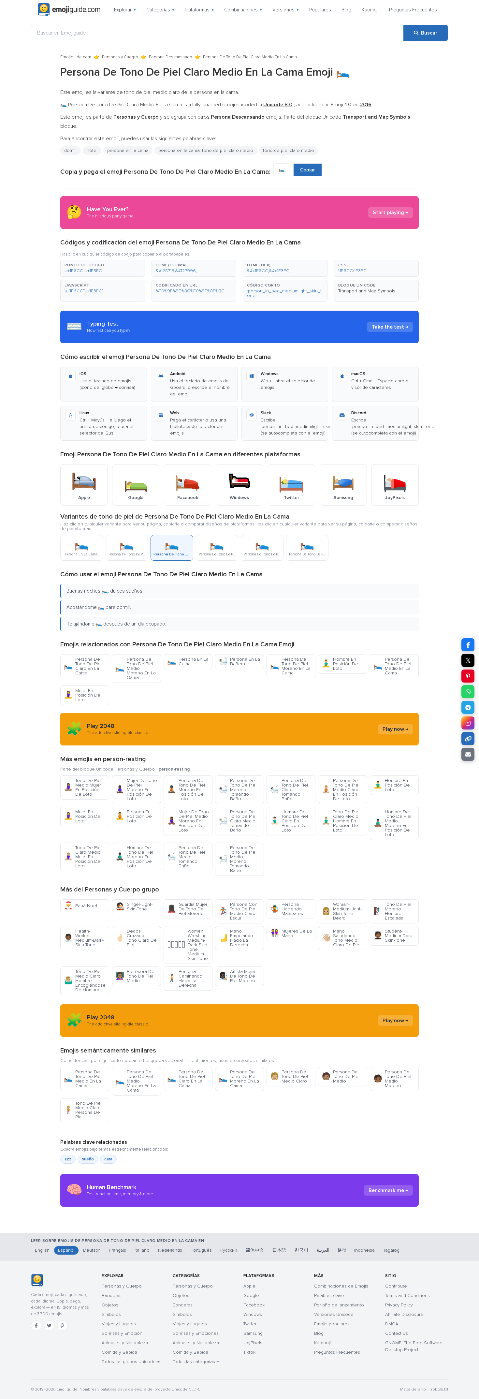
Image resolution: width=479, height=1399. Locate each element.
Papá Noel (80, 905)
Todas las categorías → (196, 1361)
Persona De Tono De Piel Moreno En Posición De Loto (186, 790)
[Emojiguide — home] (69, 9)
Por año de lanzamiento (339, 1305)
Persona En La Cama (188, 661)
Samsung (253, 1333)
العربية (323, 1250)
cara (108, 1159)
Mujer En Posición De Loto (82, 695)
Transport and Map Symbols (366, 291)
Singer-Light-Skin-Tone (133, 907)
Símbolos (111, 1314)
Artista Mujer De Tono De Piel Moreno (237, 976)
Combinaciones (243, 10)
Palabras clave (329, 1295)
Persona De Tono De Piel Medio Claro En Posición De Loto (340, 790)
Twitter (249, 1324)
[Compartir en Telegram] (467, 707)
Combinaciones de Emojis (341, 1286)
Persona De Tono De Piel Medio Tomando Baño (186, 857)
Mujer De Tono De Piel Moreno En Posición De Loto (136, 790)
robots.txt (439, 1389)
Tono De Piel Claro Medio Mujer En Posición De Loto (83, 857)
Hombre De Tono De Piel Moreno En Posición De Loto (134, 857)
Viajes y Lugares (119, 1324)
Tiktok (249, 1352)
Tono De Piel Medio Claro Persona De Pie (83, 1110)
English (42, 1250)
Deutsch (91, 1250)
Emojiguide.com (75, 57)
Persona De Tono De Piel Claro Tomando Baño (289, 790)
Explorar (125, 10)
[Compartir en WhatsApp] (467, 691)
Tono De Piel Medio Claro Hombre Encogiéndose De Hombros (85, 981)
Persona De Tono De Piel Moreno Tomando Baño (237, 790)
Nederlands (170, 1250)
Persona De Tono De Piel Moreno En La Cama (290, 666)
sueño (88, 1159)
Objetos (110, 1305)
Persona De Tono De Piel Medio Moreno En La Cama (135, 668)
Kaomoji (370, 10)
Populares (320, 10)
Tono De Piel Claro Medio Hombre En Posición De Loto (340, 821)
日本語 (279, 1250)
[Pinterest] (62, 1325)
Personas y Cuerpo (120, 57)
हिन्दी (342, 1250)
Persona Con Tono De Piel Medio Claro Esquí (238, 911)
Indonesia (364, 1250)
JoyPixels (252, 1343)
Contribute (396, 1286)
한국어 (301, 1250)
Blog (346, 10)
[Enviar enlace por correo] (467, 754)
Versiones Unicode (334, 1314)
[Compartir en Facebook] (467, 644)
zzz (68, 1159)
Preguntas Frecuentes (413, 10)
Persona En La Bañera (239, 661)
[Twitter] (49, 1325)
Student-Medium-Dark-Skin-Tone (393, 935)
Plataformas (199, 10)
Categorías (160, 10)
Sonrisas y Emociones (196, 1333)
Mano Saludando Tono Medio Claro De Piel (341, 938)
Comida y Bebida (119, 1352)
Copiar (307, 170)
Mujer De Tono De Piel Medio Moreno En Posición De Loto (188, 821)
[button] (102, 268)
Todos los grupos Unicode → (131, 1361)
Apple (249, 1286)
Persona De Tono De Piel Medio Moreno (392, 1078)
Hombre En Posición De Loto (340, 663)
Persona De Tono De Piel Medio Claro (289, 1076)
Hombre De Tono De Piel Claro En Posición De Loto (289, 821)
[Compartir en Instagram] (467, 722)
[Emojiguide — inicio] (37, 1280)
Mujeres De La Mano (291, 933)
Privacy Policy (399, 1305)
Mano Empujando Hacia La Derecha (236, 938)
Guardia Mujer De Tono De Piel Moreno (187, 909)
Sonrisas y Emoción (122, 1333)
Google (251, 1295)
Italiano (142, 1250)
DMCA (391, 1324)
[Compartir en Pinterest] (467, 676)
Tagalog (391, 1250)
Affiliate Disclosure (404, 1314)
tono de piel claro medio (288, 150)
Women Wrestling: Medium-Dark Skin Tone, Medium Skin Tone (187, 944)
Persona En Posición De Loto (133, 816)
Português (201, 1250)
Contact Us (396, 1333)
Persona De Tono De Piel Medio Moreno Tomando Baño (237, 859)
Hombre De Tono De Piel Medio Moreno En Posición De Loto (392, 823)
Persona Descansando (170, 57)
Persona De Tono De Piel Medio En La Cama (392, 666)
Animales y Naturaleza (125, 1343)
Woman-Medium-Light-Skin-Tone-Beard (342, 911)
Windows (252, 1314)
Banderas (112, 1295)
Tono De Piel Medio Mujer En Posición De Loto (83, 787)
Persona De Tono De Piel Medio (340, 1076)
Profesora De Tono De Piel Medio (134, 976)
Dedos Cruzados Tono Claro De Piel (136, 938)
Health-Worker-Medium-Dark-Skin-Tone (84, 938)
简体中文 (255, 1250)
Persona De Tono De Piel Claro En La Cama (83, 666)
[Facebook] (36, 1325)
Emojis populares (332, 1324)
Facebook (254, 1305)
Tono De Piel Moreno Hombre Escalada (392, 911)
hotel (92, 150)
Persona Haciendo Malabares (286, 909)
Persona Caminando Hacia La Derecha (184, 978)
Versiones (285, 10)
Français (117, 1250)
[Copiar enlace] (467, 738)
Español (66, 1250)
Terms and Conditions (407, 1295)
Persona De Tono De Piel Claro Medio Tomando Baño (237, 821)
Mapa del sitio (413, 1389)
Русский (228, 1250)
